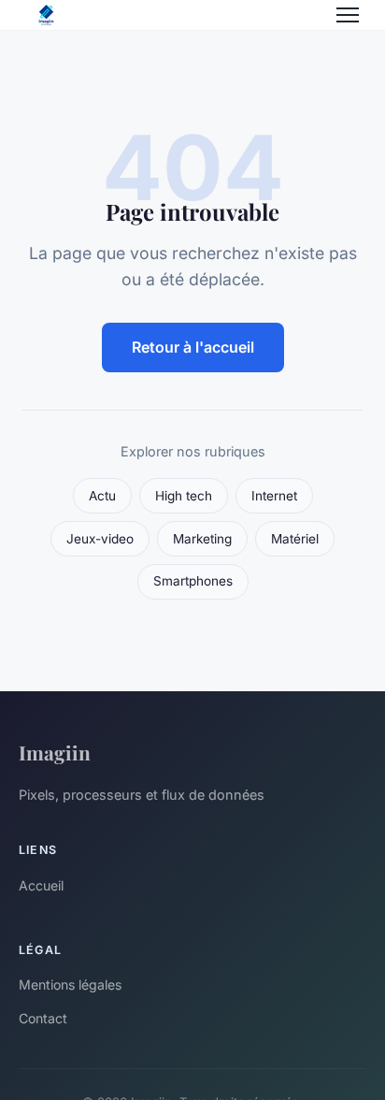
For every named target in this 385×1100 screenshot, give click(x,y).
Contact (43, 1018)
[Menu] (347, 15)
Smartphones (193, 580)
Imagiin (55, 752)
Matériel (295, 538)
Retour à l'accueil (193, 347)
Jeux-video (100, 538)
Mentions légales (70, 984)
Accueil (41, 885)
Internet (274, 495)
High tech (183, 495)
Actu (102, 495)
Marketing (202, 538)
